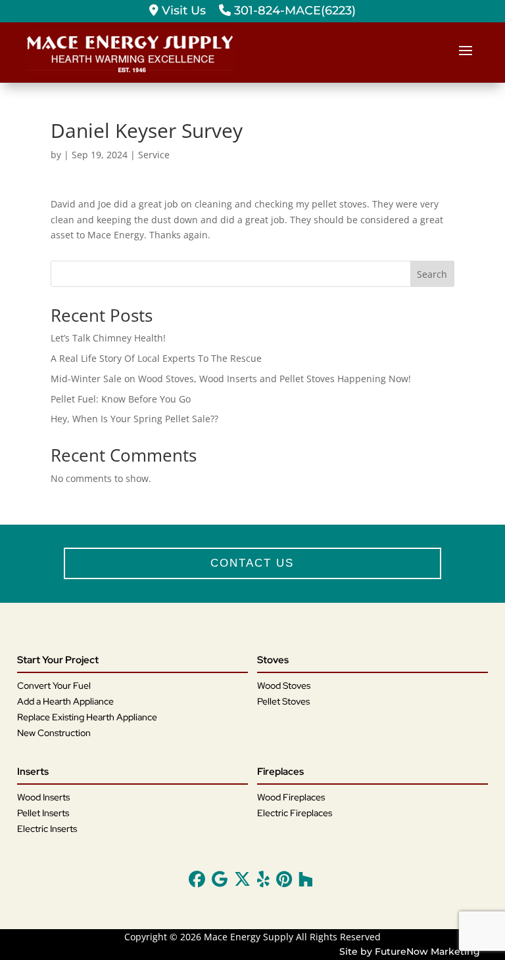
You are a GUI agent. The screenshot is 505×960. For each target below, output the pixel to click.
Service (154, 154)
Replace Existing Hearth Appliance (87, 717)
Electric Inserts (47, 829)
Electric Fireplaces (294, 813)
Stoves (273, 659)
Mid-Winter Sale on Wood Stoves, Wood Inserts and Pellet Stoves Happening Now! (231, 378)
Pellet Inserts (43, 813)
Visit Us (182, 10)
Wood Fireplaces (291, 797)
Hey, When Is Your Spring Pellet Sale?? (134, 418)
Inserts (33, 771)
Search (432, 274)
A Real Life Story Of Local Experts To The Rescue (156, 358)
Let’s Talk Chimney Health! (108, 338)
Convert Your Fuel (54, 685)
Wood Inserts (43, 797)
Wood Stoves (283, 685)
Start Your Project (58, 659)
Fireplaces (280, 771)
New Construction (54, 733)
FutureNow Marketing (427, 951)
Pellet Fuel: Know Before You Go (121, 399)
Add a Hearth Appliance (65, 701)
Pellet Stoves (283, 701)
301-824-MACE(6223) (293, 10)
